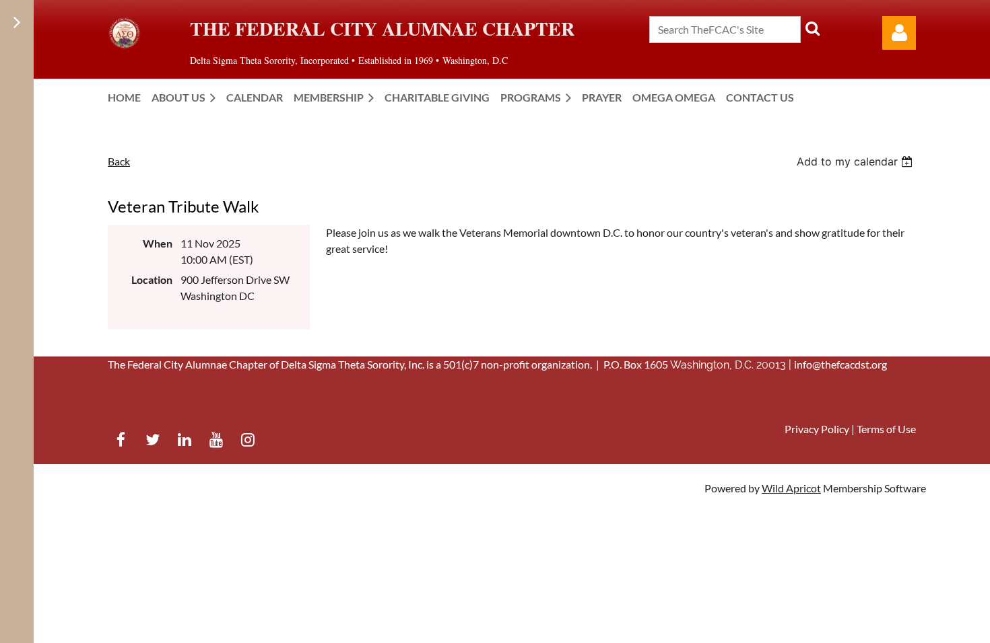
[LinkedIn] (184, 439)
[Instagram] (247, 439)
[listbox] (856, 161)
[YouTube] (216, 439)
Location (151, 279)
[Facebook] (121, 439)
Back (119, 161)
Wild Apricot (791, 488)
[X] (152, 439)
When (157, 243)
